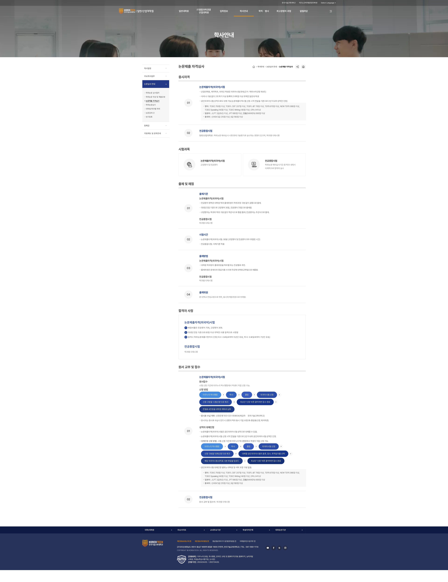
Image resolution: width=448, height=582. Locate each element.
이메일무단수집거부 (246, 541)
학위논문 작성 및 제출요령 (155, 97)
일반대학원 (184, 11)
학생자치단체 (248, 530)
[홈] (253, 66)
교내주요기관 (215, 530)
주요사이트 (181, 530)
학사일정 (147, 68)
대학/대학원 (149, 530)
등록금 (146, 125)
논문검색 (149, 113)
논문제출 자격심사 (286, 67)
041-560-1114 (252, 547)
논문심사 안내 (272, 67)
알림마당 (304, 11)
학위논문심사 (151, 105)
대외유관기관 (280, 530)
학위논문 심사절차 (152, 93)
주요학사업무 (149, 76)
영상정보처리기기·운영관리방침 (223, 541)
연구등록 (149, 117)
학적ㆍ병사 (264, 11)
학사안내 (244, 11)
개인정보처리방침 (201, 541)
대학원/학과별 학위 (153, 109)
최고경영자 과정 (284, 11)
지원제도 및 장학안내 (152, 133)
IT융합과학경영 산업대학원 (204, 11)
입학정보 (224, 11)
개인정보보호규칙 (183, 541)
